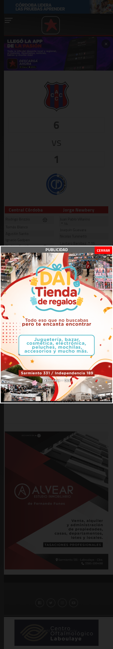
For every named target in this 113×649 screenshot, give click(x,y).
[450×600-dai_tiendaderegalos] (56, 399)
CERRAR (103, 250)
